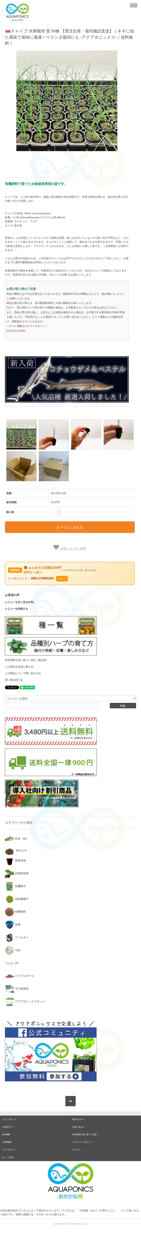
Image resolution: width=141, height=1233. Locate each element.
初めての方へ (78, 1119)
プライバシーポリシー (82, 1142)
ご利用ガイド (8, 1127)
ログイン (76, 1149)
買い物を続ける (14, 679)
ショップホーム (9, 1119)
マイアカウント (9, 1149)
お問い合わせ (78, 1127)
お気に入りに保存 (72, 548)
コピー (62, 578)
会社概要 (6, 1134)
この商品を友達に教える (19, 666)
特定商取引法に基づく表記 (84, 1134)
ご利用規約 (7, 1142)
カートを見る (8, 1157)
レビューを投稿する (16, 608)
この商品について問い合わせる (23, 673)
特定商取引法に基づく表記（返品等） (27, 660)
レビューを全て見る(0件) (19, 602)
